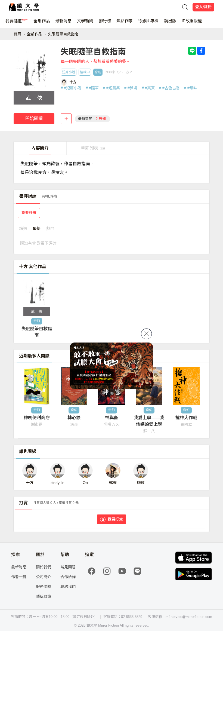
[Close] (146, 333)
